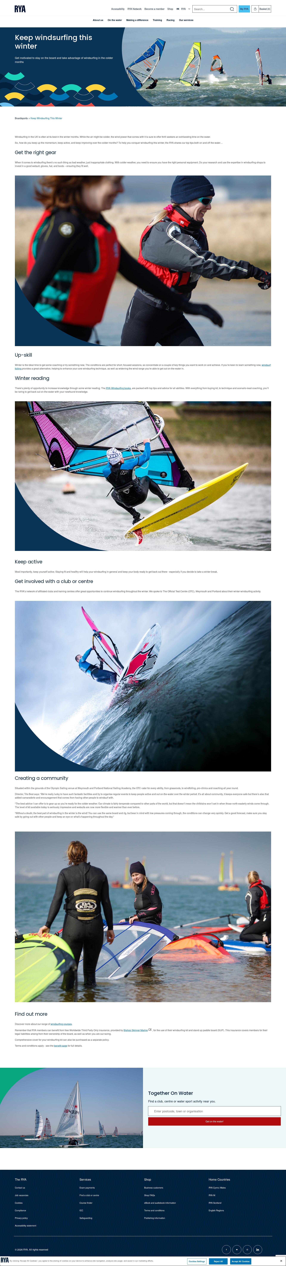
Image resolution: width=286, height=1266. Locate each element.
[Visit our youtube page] (236, 1249)
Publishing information (154, 1217)
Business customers (153, 1187)
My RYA (244, 9)
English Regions (216, 1210)
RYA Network (135, 9)
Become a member (154, 9)
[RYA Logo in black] (20, 9)
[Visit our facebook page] (226, 1249)
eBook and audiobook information (160, 1202)
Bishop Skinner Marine (136, 1030)
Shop (170, 9)
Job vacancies (21, 1195)
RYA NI (212, 1195)
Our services (186, 20)
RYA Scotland (215, 1202)
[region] (143, 1261)
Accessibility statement (25, 1225)
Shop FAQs (149, 1195)
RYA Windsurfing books (118, 388)
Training (157, 20)
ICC (81, 1210)
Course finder (86, 1202)
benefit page (60, 1045)
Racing (171, 20)
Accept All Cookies (241, 1261)
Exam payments (87, 1187)
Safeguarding (86, 1217)
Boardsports (21, 118)
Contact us (20, 1187)
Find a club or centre (89, 1195)
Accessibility (118, 9)
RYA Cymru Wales (217, 1187)
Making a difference (137, 20)
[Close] (281, 1261)
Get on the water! (214, 1121)
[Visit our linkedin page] (257, 1249)
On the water (115, 20)
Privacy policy (21, 1217)
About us (98, 20)
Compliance (20, 1210)
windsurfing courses (61, 1024)
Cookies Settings (197, 1261)
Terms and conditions (154, 1210)
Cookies (18, 1202)
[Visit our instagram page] (247, 1249)
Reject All (218, 1261)
